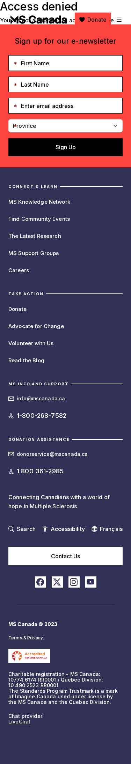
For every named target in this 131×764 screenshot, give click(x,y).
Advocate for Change (36, 326)
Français (111, 528)
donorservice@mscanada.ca (52, 454)
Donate (97, 19)
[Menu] (118, 19)
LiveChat (19, 722)
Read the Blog (26, 360)
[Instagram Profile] (74, 582)
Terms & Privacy (25, 637)
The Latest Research (34, 236)
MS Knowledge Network (39, 201)
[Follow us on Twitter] (57, 582)
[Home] (38, 19)
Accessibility (68, 528)
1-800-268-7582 (41, 415)
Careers (18, 270)
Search (26, 528)
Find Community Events (39, 219)
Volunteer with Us (30, 343)
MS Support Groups (33, 253)
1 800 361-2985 (40, 471)
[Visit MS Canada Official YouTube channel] (90, 582)
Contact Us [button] (65, 556)
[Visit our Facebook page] (40, 582)
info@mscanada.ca (41, 398)
